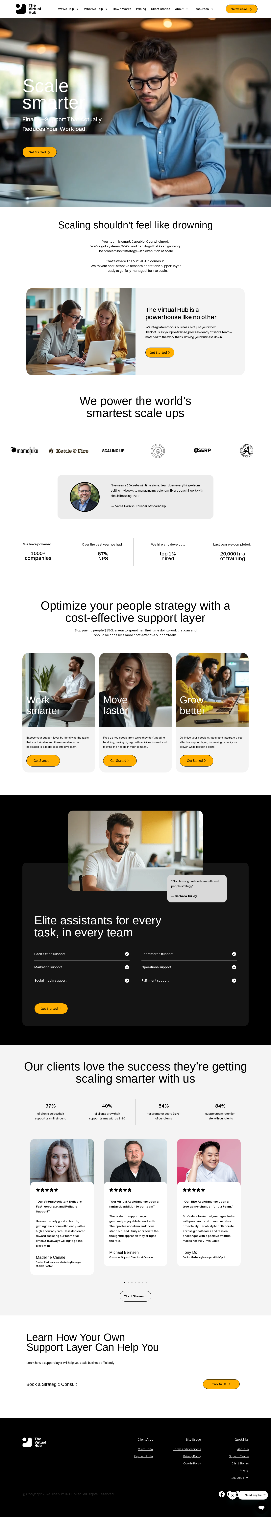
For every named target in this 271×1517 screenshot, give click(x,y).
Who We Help (93, 9)
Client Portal (145, 1449)
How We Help (65, 9)
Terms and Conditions (187, 1449)
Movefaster (115, 705)
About (179, 9)
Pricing (141, 9)
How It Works (122, 9)
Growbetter (192, 705)
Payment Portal (143, 1456)
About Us (243, 1449)
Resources (201, 9)
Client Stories (160, 9)
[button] (124, 1282)
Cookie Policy (192, 1463)
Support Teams (239, 1456)
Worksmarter (43, 705)
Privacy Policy (192, 1456)
